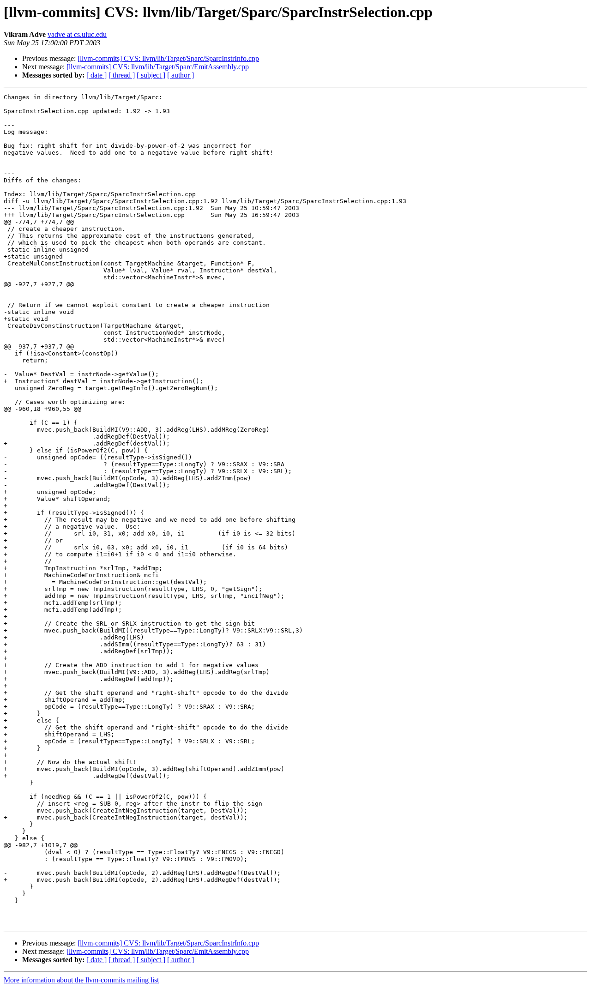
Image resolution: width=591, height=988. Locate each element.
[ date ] (96, 75)
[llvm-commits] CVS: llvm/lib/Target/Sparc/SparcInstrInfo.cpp (168, 58)
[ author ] (180, 75)
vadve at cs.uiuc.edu (77, 34)
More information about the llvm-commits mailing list (81, 980)
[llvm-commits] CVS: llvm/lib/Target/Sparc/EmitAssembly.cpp (157, 67)
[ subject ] (151, 75)
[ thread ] (122, 75)
